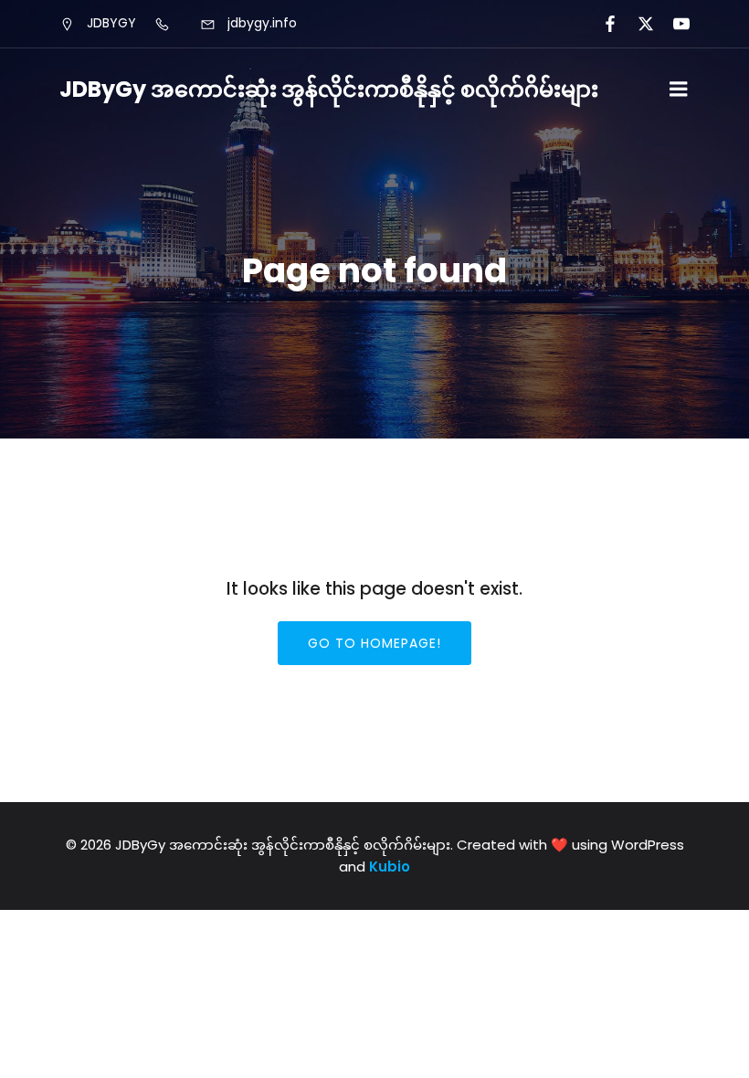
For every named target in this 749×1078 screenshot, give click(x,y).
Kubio (389, 866)
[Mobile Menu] (679, 89)
